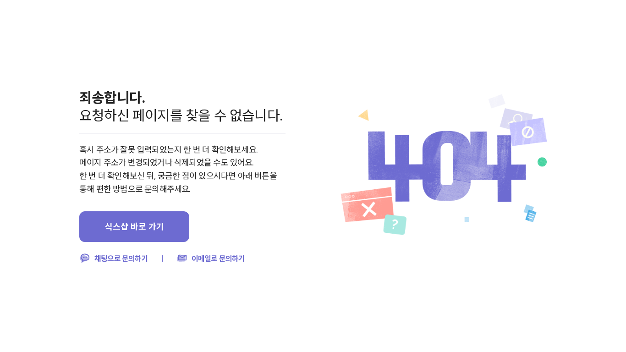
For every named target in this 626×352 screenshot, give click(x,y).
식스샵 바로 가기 (134, 226)
